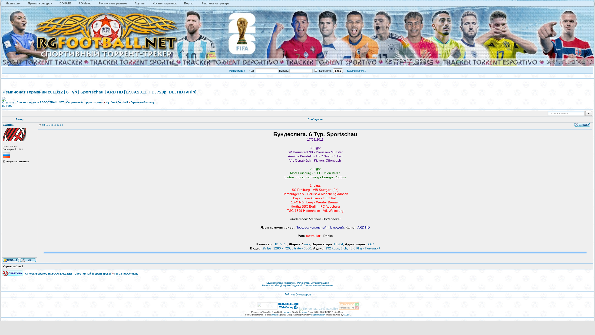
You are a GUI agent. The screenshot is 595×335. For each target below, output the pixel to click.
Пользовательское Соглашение (318, 285)
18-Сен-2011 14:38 (52, 125)
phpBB (274, 314)
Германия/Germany (143, 102)
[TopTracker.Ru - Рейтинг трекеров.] (349, 308)
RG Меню (85, 3)
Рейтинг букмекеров (297, 294)
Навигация (13, 3)
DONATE (65, 3)
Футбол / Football (117, 102)
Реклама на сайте (270, 285)
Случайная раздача (320, 283)
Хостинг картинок (165, 3)
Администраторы (274, 283)
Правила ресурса (40, 3)
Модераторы (290, 283)
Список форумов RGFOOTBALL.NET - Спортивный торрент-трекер (60, 102)
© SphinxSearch (318, 314)
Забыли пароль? (356, 70)
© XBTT (346, 314)
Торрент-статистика (17, 161)
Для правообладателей (291, 285)
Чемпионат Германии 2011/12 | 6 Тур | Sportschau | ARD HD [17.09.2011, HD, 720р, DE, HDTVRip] (99, 92)
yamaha (287, 312)
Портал (189, 3)
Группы (140, 3)
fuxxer (304, 312)
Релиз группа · (304, 283)
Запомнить (325, 70)
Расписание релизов (113, 3)
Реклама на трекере (215, 3)
